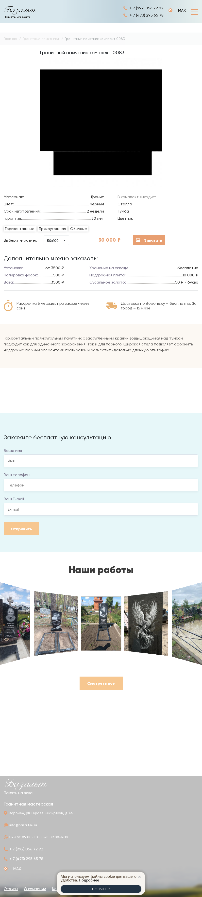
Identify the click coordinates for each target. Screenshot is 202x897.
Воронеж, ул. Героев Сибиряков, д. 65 (41, 813)
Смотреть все (101, 683)
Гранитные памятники (40, 39)
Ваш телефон (17, 474)
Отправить (21, 528)
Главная (10, 39)
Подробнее (89, 880)
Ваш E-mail (14, 499)
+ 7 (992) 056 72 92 (146, 8)
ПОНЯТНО (101, 888)
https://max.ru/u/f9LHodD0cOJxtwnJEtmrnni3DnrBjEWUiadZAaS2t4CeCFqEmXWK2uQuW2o (177, 10)
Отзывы (11, 888)
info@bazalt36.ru (23, 825)
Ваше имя (13, 450)
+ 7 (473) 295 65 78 (147, 15)
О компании (35, 888)
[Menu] (194, 11)
